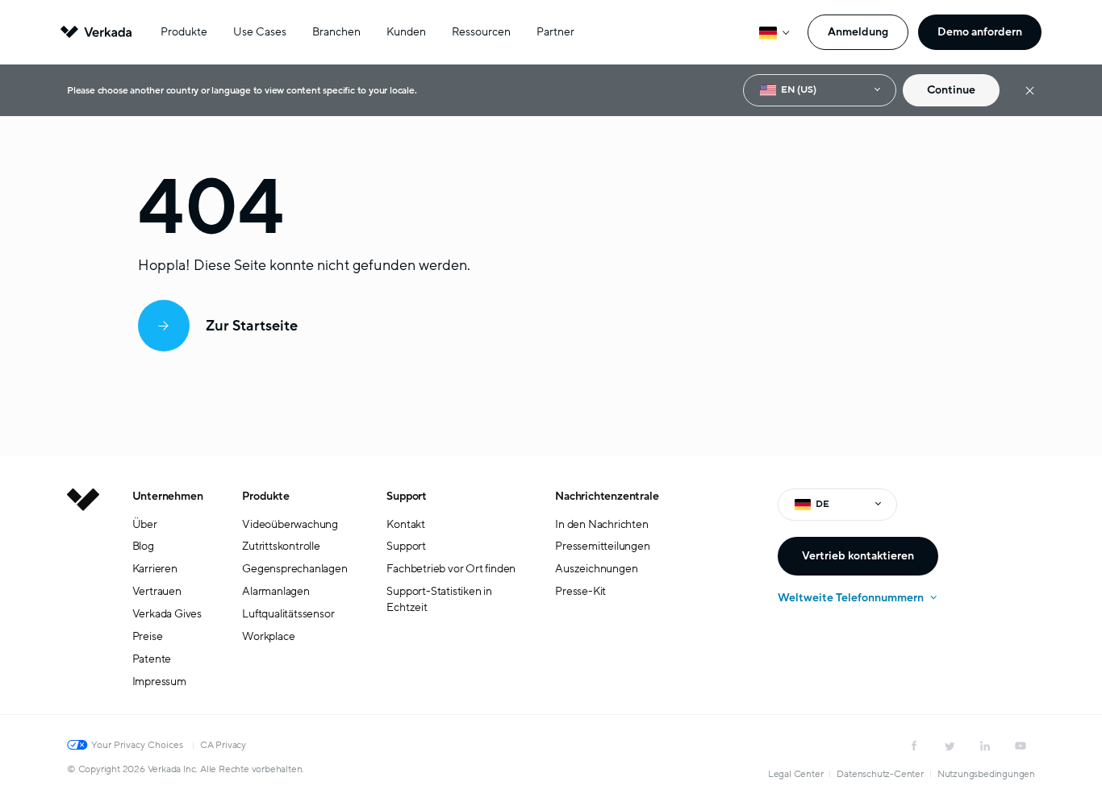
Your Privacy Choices (137, 744)
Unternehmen (167, 496)
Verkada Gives (167, 613)
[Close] (1030, 90)
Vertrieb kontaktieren (858, 555)
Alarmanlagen (276, 591)
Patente (152, 659)
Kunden (406, 31)
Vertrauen (157, 591)
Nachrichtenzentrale (606, 496)
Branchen (336, 31)
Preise (147, 636)
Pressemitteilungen (602, 546)
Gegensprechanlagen (294, 568)
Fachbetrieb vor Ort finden (451, 568)
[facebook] (914, 745)
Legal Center (796, 773)
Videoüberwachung (290, 524)
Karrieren (154, 568)
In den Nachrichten (601, 524)
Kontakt (405, 524)
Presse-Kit (580, 591)
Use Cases (259, 31)
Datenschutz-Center (880, 773)
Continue (951, 90)
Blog (143, 546)
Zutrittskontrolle (281, 546)
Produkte (184, 31)
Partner (555, 31)
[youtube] (1020, 745)
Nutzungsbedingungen (986, 773)
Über (144, 524)
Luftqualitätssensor (288, 613)
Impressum (159, 681)
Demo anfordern (979, 31)
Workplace (268, 636)
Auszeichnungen (596, 568)
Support (406, 496)
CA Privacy (223, 744)
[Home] (83, 601)
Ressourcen (481, 31)
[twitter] (949, 745)
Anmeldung (858, 31)
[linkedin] (985, 745)
